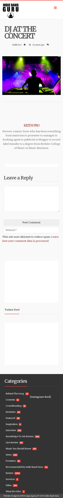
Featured (10, 418)
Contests (10, 399)
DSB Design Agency (28, 496)
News (8, 454)
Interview (11, 430)
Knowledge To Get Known (20, 436)
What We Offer (13, 491)
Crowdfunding (14, 405)
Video (9, 485)
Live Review (12, 442)
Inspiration (12, 424)
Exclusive (11, 412)
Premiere (11, 460)
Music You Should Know (18, 448)
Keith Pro (17, 44)
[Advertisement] (24, 281)
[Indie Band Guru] (31, 9)
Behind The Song (15, 393)
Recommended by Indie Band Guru (24, 467)
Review (9, 473)
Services (10, 479)
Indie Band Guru (52, 496)
